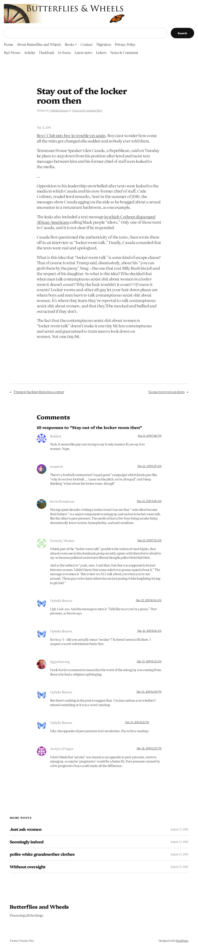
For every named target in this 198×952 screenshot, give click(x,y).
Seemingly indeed (27, 841)
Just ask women (25, 829)
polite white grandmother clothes (42, 854)
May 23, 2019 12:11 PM (137, 722)
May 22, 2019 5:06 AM (149, 501)
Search (182, 33)
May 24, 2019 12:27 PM (149, 748)
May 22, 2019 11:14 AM (149, 631)
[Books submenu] (76, 44)
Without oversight (27, 866)
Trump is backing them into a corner (39, 391)
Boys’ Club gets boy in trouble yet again (71, 135)
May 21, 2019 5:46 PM (149, 436)
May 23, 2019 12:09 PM (148, 692)
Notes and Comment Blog (87, 110)
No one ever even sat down (166, 391)
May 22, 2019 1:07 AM (149, 466)
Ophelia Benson (59, 110)
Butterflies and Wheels (39, 906)
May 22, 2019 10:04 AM (148, 600)
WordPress (182, 941)
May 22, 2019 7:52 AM (149, 540)
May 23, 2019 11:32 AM (149, 661)
